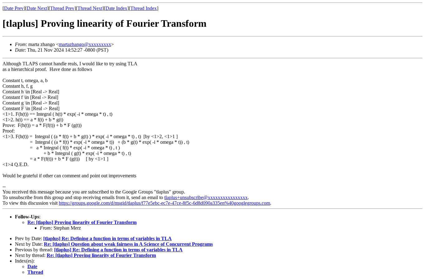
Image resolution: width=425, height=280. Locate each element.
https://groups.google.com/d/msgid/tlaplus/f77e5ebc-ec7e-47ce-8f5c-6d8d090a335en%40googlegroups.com (164, 203)
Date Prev (14, 8)
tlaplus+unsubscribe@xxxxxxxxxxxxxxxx (206, 197)
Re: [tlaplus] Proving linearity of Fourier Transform (82, 222)
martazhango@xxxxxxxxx (85, 44)
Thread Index (143, 8)
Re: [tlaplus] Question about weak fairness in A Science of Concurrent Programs (128, 244)
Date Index (116, 8)
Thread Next (89, 8)
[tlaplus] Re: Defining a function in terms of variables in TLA (107, 238)
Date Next (37, 8)
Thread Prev (62, 8)
